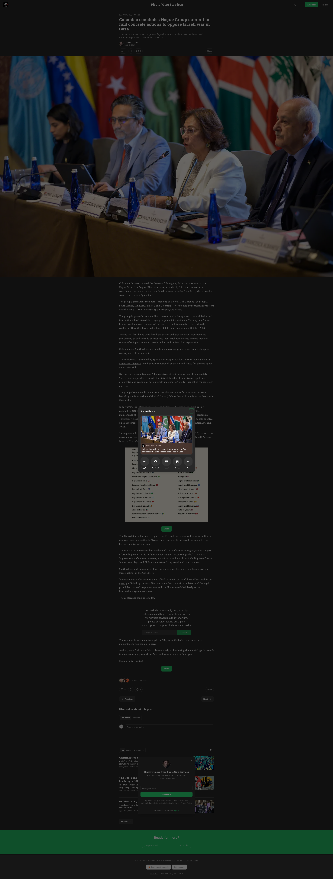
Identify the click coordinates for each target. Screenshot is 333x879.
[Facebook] (155, 461)
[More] (188, 461)
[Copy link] (144, 461)
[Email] (166, 461)
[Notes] (177, 461)
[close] (191, 411)
